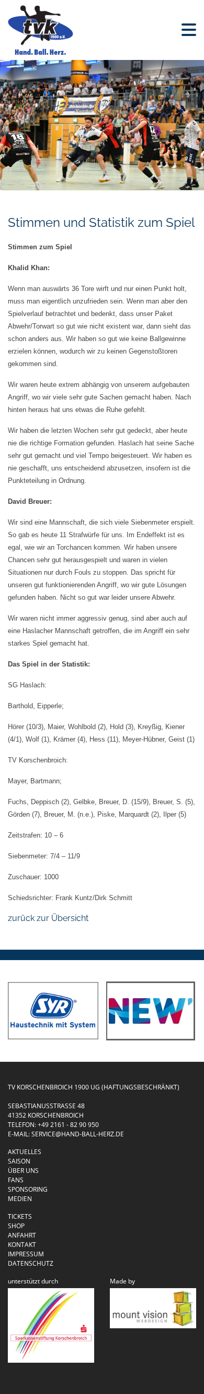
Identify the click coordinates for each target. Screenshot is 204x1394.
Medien (20, 1198)
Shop (16, 1225)
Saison (19, 1161)
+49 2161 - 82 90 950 (68, 1124)
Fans (16, 1179)
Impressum (26, 1254)
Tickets (20, 1216)
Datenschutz (30, 1263)
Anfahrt (22, 1235)
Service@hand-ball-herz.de (77, 1134)
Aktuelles (24, 1151)
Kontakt (22, 1244)
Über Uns (23, 1170)
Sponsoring (28, 1189)
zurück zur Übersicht (48, 918)
